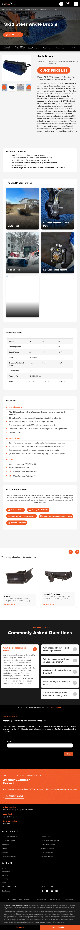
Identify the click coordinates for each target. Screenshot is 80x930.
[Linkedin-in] (51, 891)
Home (4, 9)
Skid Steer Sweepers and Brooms (58, 61)
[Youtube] (47, 891)
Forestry (4, 849)
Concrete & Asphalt (8, 841)
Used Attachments (47, 853)
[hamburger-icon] (76, 4)
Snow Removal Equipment (50, 841)
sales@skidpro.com (10, 817)
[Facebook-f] (42, 891)
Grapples (5, 853)
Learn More (11, 604)
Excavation (5, 845)
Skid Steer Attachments (16, 9)
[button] (61, 4)
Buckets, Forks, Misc (47, 849)
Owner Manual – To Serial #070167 (23, 516)
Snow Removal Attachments (36, 9)
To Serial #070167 (17, 510)
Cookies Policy (69, 900)
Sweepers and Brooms (48, 845)
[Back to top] (73, 916)
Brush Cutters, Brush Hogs (10, 837)
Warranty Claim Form (18, 522)
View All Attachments (9, 857)
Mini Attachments (47, 857)
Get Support (6, 891)
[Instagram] (56, 891)
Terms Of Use (41, 900)
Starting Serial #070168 (40, 510)
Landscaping (45, 837)
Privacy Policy (55, 900)
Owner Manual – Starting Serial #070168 (58, 516)
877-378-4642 (56, 707)
